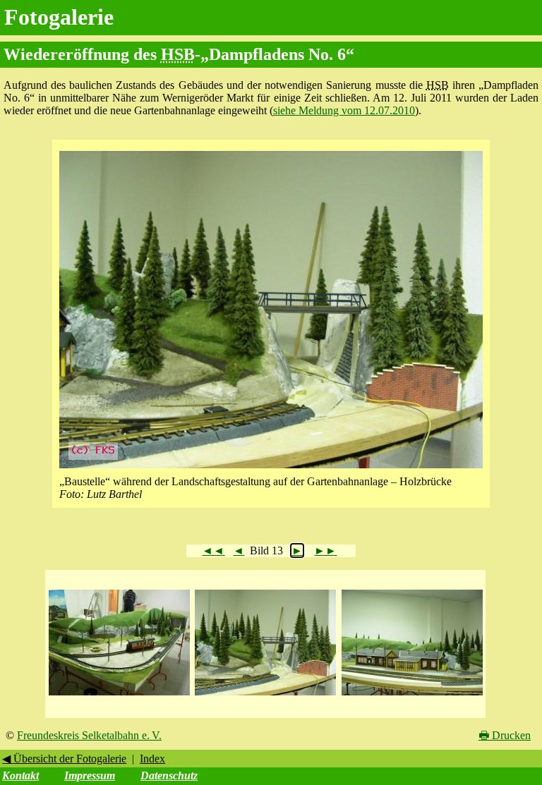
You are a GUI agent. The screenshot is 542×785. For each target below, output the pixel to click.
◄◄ (213, 550)
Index (152, 759)
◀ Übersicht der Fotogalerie (64, 759)
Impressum (89, 775)
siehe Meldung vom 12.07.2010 (344, 110)
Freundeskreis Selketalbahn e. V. (89, 735)
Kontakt (20, 775)
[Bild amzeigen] (119, 696)
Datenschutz (169, 775)
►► (325, 550)
